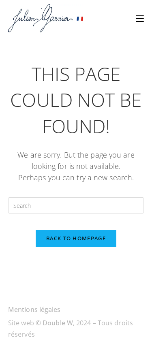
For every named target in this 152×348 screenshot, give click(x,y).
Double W (58, 322)
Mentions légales (34, 309)
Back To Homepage (76, 238)
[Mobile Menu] (140, 18)
